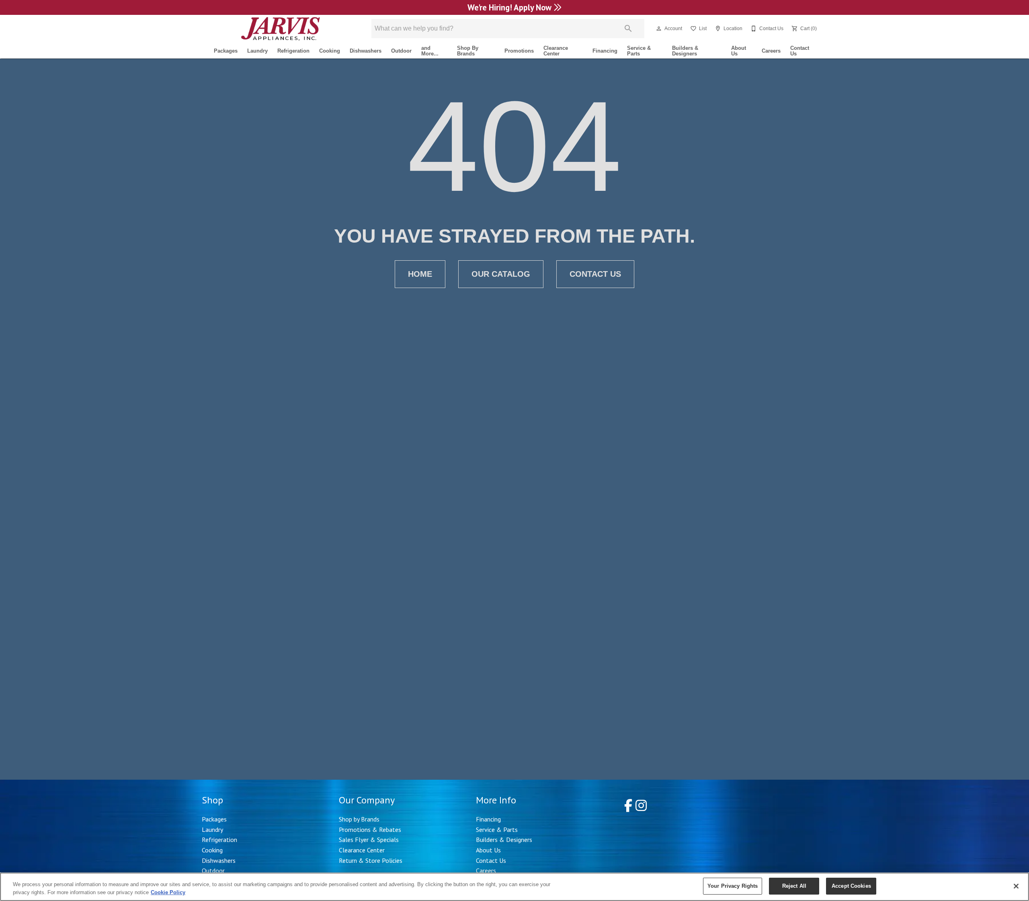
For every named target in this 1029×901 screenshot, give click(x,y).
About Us (738, 51)
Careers (771, 51)
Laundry (257, 51)
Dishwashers (365, 51)
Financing (604, 51)
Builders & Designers (685, 51)
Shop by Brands (359, 819)
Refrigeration (293, 51)
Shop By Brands (467, 51)
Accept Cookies (851, 886)
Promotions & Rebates (370, 829)
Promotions (519, 51)
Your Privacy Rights (732, 886)
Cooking (329, 51)
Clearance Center (555, 51)
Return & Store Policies (370, 860)
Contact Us (799, 51)
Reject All (794, 886)
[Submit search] (628, 28)
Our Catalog (500, 274)
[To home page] (280, 28)
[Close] (1016, 886)
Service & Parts (639, 51)
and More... (430, 51)
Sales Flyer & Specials (369, 840)
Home (420, 274)
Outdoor (401, 51)
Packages (226, 51)
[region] (514, 886)
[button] (659, 28)
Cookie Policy (168, 892)
